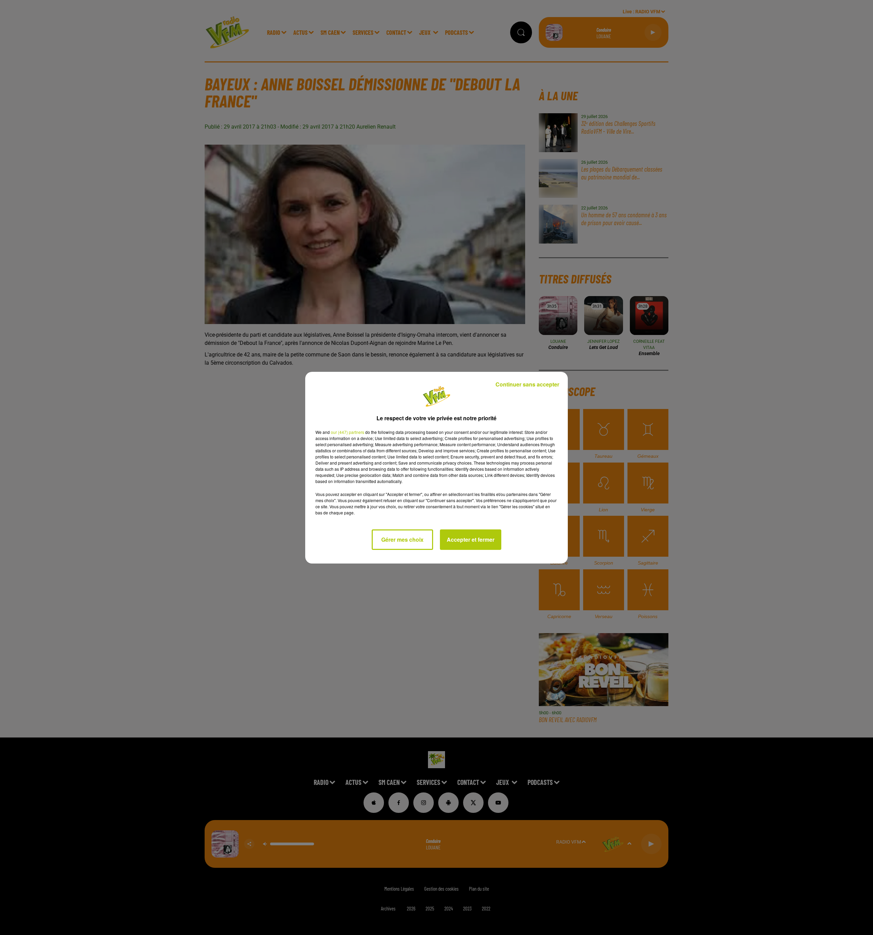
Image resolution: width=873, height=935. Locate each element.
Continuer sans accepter (527, 384)
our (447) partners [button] (347, 432)
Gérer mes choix (402, 539)
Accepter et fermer (470, 539)
